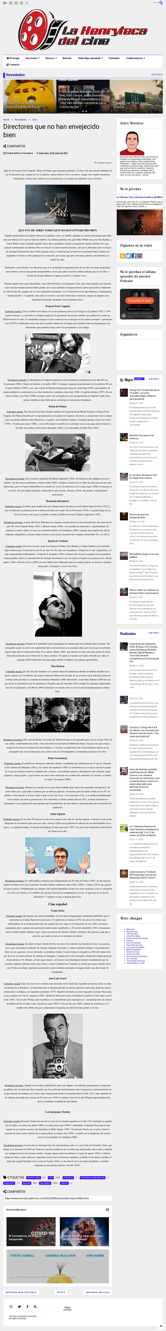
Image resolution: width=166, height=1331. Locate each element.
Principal (14, 58)
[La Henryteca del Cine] (83, 50)
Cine (34, 119)
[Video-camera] (5, 3)
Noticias (67, 58)
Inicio (61, 1292)
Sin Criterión (131, 959)
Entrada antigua (98, 1292)
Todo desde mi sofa (135, 963)
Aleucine (130, 929)
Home (6, 119)
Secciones (31, 58)
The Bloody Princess (135, 961)
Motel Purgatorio (133, 950)
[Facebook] (10, 3)
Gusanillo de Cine (134, 945)
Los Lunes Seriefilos (135, 947)
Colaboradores (134, 58)
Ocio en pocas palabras (137, 956)
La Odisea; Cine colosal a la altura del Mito (139, 197)
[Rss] (21, 3)
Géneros (49, 58)
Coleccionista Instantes (137, 938)
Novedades (21, 119)
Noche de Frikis (133, 954)
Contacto (14, 64)
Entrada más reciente (21, 1292)
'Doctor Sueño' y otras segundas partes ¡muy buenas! (82, 1237)
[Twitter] (16, 3)
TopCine (138, 379)
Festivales (114, 58)
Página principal (67, 1308)
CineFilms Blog (133, 936)
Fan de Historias (133, 943)
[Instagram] (26, 3)
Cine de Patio (132, 934)
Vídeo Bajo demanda (89, 58)
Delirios (129, 940)
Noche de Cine (133, 952)
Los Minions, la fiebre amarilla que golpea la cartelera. (42, 1276)
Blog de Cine (132, 931)
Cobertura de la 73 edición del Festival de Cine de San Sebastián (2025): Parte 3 (143, 875)
